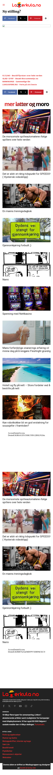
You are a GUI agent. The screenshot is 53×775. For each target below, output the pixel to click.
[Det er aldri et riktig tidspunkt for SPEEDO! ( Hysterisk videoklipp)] (26, 158)
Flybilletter (7, 751)
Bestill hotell (7, 747)
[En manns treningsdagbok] (26, 196)
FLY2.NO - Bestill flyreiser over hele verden (22, 75)
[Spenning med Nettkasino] (26, 298)
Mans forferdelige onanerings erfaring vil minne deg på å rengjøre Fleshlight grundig (26, 349)
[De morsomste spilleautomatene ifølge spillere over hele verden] (26, 121)
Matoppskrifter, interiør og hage (16, 741)
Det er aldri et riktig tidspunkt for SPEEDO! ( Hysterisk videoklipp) (26, 175)
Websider (6, 757)
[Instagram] (26, 706)
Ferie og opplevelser (11, 734)
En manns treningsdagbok (17, 211)
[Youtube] (20, 706)
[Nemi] (26, 264)
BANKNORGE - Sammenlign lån (16, 81)
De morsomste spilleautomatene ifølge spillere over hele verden (24, 138)
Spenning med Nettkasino (17, 313)
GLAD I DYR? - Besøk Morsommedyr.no (20, 78)
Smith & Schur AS (28, 768)
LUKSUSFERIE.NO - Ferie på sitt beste (19, 84)
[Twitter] (9, 706)
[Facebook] (3, 706)
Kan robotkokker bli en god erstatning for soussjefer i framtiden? (25, 424)
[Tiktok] (31, 706)
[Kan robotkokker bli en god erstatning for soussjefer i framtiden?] (26, 407)
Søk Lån (6, 744)
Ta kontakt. (40, 724)
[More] (45, 18)
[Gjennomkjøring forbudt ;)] (26, 230)
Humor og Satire (9, 738)
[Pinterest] (15, 706)
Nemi (5, 279)
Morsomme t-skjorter (12, 754)
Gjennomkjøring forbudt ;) (16, 245)
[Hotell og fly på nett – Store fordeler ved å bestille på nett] (26, 370)
